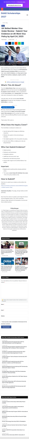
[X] (9, 43)
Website (3, 316)
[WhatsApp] (19, 43)
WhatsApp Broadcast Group (14, 5)
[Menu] (27, 15)
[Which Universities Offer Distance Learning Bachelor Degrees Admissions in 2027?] (7, 245)
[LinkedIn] (13, 43)
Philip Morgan (4, 39)
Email (2, 310)
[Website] (11, 232)
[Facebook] (6, 43)
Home (3, 22)
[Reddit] (16, 43)
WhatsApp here (21, 2)
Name (2, 304)
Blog (7, 22)
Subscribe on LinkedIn (7, 107)
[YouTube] (18, 232)
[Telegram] (22, 43)
